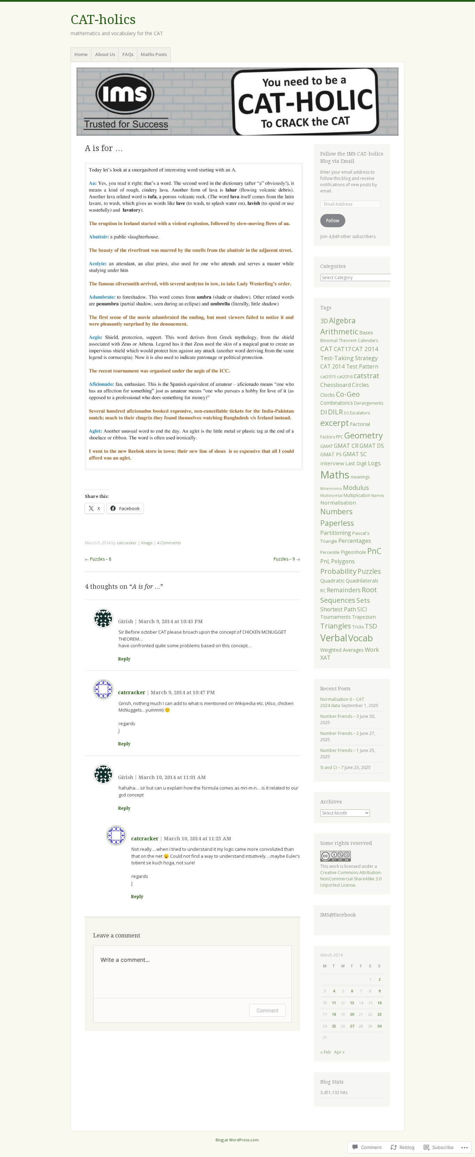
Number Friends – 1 (339, 750)
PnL (325, 561)
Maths (334, 475)
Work (372, 649)
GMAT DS (372, 446)
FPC (339, 437)
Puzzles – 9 (287, 559)
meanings (360, 477)
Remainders (344, 590)
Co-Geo (348, 394)
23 (379, 1014)
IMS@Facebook (338, 915)
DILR (335, 412)
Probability (338, 571)
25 (334, 1026)
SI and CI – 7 (332, 767)
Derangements (368, 403)
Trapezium (364, 616)
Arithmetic (339, 331)
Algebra (342, 320)
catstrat (366, 375)
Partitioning (335, 533)
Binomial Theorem (338, 340)
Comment (268, 1010)
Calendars (368, 340)
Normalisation (338, 502)
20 (352, 1014)
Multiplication (357, 495)
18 (334, 1014)
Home (81, 54)
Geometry (363, 435)
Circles (360, 385)
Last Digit (356, 463)
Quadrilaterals (362, 580)
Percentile (330, 552)
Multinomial (331, 495)
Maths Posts (154, 54)
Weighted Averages (342, 650)
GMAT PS (331, 454)
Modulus (356, 487)
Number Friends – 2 (339, 733)
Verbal (333, 638)
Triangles (335, 626)
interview (332, 463)
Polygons (343, 561)
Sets (363, 600)
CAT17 (342, 349)
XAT (325, 657)
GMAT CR (346, 446)
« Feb (325, 1052)
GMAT (326, 446)
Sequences (337, 600)
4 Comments (169, 542)
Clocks (327, 394)
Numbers (336, 511)
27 (352, 1026)
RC (323, 590)
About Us (105, 54)
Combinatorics (336, 402)
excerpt (334, 422)
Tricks (358, 627)
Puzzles (369, 571)
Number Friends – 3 (339, 716)
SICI (362, 609)
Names (377, 495)
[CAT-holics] (237, 102)
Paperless (337, 523)
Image (147, 542)
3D (324, 321)
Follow (332, 220)
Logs (374, 463)
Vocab (360, 638)
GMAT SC (355, 454)
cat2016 (345, 377)
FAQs (128, 54)
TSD (371, 625)
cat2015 (328, 377)
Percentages (354, 541)
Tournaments (335, 616)
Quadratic (332, 580)
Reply (124, 659)
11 (334, 1002)
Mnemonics (331, 488)
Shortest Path (338, 609)
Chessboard (335, 385)
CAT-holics (103, 19)
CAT (326, 348)
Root (369, 589)
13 (352, 1002)
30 (379, 1026)
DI (323, 412)
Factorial (360, 423)
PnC (374, 551)
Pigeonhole (353, 552)
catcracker (127, 542)
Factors (327, 437)
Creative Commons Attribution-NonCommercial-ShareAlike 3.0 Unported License (351, 879)
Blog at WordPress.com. (238, 1139)
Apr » (339, 1052)
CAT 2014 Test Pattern (349, 366)
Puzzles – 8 (98, 559)
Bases (366, 332)
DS (346, 413)
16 (379, 1002)
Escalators (360, 413)
